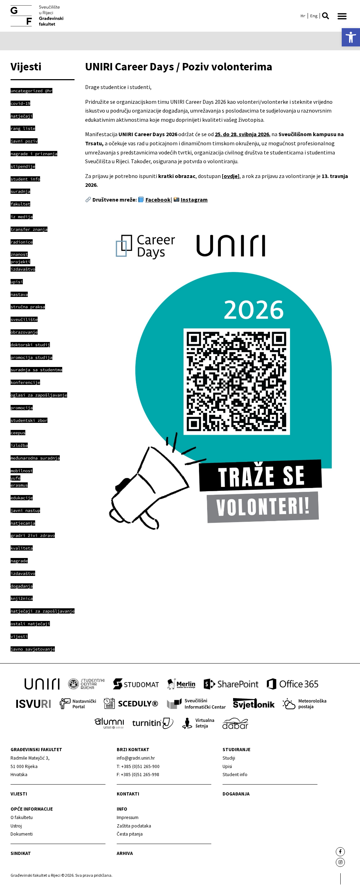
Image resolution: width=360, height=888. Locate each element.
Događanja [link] (236, 794)
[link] (351, 37)
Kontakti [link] (128, 794)
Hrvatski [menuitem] (303, 15)
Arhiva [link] (125, 853)
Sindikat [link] (21, 853)
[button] (325, 15)
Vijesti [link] (19, 794)
